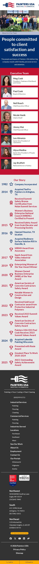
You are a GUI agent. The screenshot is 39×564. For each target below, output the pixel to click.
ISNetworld (16, 462)
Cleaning (15, 412)
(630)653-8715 (15, 528)
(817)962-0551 (15, 514)
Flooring (15, 409)
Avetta (14, 469)
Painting (15, 406)
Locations (14, 430)
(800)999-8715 (19, 397)
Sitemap (19, 553)
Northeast (16, 433)
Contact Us (15, 455)
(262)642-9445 (15, 499)
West (14, 440)
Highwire (15, 465)
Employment (15, 451)
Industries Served (18, 426)
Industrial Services (18, 402)
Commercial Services (19, 416)
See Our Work (16, 444)
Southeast (16, 437)
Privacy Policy (19, 549)
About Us (5, 33)
